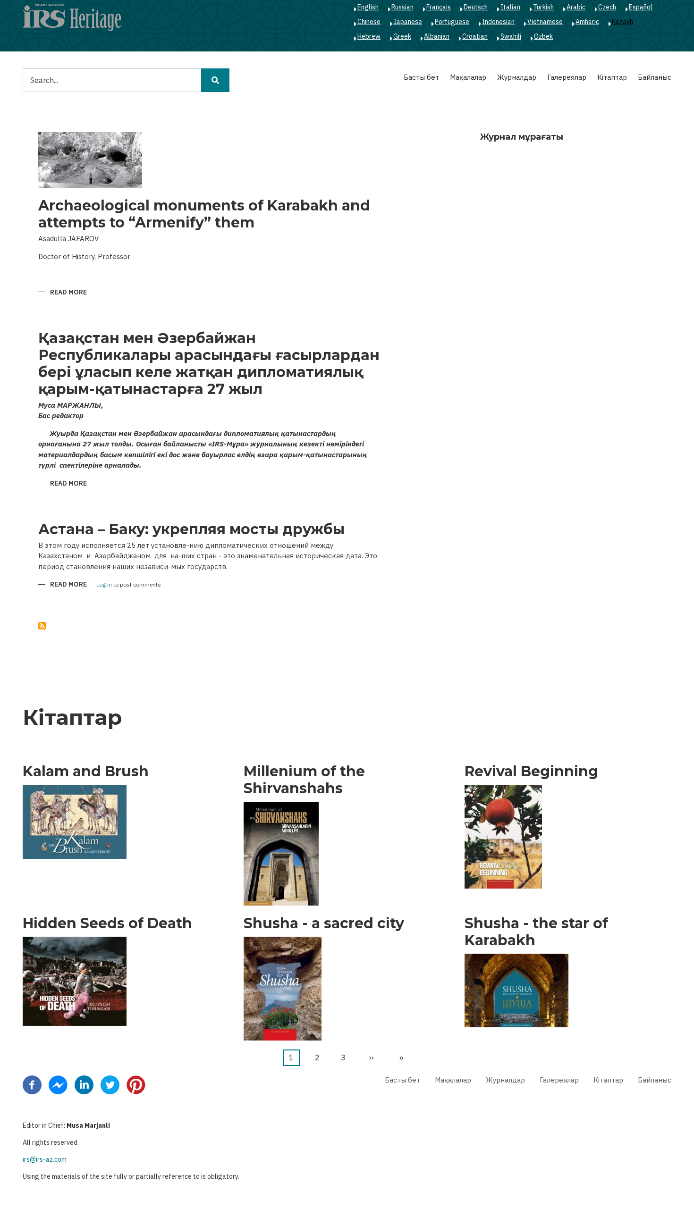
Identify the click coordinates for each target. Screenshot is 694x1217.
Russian (402, 7)
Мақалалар (468, 77)
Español (640, 7)
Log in (104, 585)
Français (438, 7)
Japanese (407, 21)
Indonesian (498, 21)
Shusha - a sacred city (324, 923)
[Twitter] (110, 1084)
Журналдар (516, 77)
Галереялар (566, 77)
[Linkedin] (84, 1084)
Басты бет (421, 77)
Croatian (475, 36)
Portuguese (452, 21)
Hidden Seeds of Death (107, 923)
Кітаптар (612, 77)
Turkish (543, 7)
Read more (68, 293)
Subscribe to (42, 625)
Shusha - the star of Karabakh (536, 932)
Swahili (510, 36)
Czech (607, 7)
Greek (402, 36)
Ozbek (543, 36)
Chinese (369, 21)
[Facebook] (32, 1084)
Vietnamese (545, 21)
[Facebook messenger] (58, 1084)
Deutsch (476, 7)
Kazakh (622, 21)
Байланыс (654, 77)
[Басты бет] (72, 17)
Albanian (436, 36)
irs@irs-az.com (45, 1159)
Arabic (576, 7)
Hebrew (369, 36)
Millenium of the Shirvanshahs (304, 780)
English (368, 7)
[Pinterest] (136, 1084)
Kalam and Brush (86, 771)
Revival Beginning (531, 771)
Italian (510, 7)
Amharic (587, 21)
